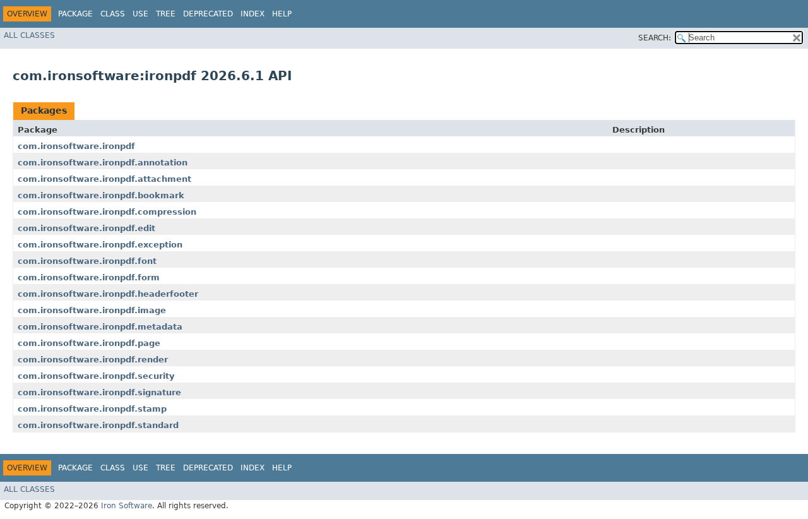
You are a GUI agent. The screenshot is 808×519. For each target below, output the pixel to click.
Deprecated (208, 13)
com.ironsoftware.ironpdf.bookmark (101, 195)
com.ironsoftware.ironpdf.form (89, 277)
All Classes (29, 35)
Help (282, 13)
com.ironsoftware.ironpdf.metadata (100, 326)
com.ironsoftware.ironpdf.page (89, 343)
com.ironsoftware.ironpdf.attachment (104, 179)
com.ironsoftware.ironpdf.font (87, 261)
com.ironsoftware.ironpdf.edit (86, 228)
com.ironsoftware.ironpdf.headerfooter (108, 294)
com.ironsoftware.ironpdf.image (92, 310)
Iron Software (126, 505)
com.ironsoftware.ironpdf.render (93, 359)
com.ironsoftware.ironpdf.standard (98, 425)
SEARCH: (654, 37)
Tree (165, 13)
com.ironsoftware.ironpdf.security (96, 376)
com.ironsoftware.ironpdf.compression (107, 212)
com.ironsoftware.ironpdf (76, 146)
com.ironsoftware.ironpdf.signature (99, 392)
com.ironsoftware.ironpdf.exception (100, 244)
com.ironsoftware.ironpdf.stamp (92, 409)
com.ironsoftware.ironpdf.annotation (102, 162)
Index (252, 13)
